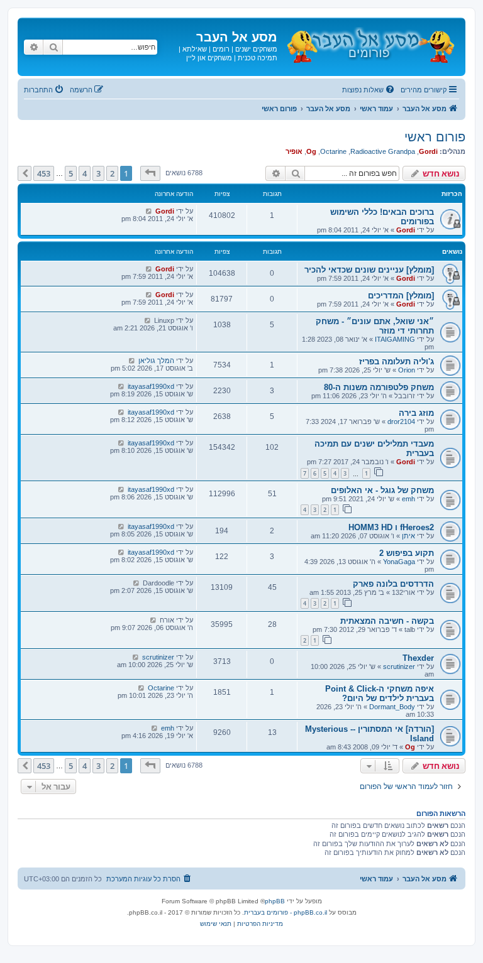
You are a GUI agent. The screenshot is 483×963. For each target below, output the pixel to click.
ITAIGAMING (395, 339)
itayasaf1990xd (151, 386)
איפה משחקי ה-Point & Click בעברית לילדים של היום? (379, 693)
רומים (221, 49)
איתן (408, 536)
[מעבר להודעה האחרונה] (148, 211)
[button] (150, 173)
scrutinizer (399, 666)
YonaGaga (399, 561)
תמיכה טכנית (257, 58)
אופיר (294, 151)
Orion (406, 370)
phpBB (275, 901)
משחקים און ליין (209, 58)
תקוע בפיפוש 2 (406, 553)
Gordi (428, 151)
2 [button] (112, 173)
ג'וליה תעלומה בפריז (396, 361)
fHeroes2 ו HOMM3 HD (391, 527)
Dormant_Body (392, 706)
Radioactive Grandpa (382, 151)
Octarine (333, 151)
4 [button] (84, 173)
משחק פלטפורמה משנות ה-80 (379, 387)
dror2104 (401, 421)
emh (408, 499)
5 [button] (71, 173)
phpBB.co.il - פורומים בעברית (285, 912)
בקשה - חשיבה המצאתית (387, 621)
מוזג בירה (416, 413)
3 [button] (98, 173)
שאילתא (194, 49)
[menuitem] (369, 89)
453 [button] (43, 173)
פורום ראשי (434, 137)
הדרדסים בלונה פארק (393, 584)
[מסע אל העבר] (369, 43)
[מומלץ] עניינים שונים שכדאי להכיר (369, 270)
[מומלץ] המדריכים (401, 295)
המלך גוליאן (156, 360)
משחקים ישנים (256, 49)
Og (311, 151)
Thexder (418, 658)
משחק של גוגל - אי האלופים (382, 490)
